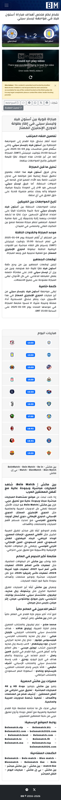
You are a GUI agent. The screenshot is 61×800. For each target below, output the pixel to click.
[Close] (55, 85)
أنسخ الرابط (11, 103)
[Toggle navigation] (6, 5)
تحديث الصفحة (12, 108)
